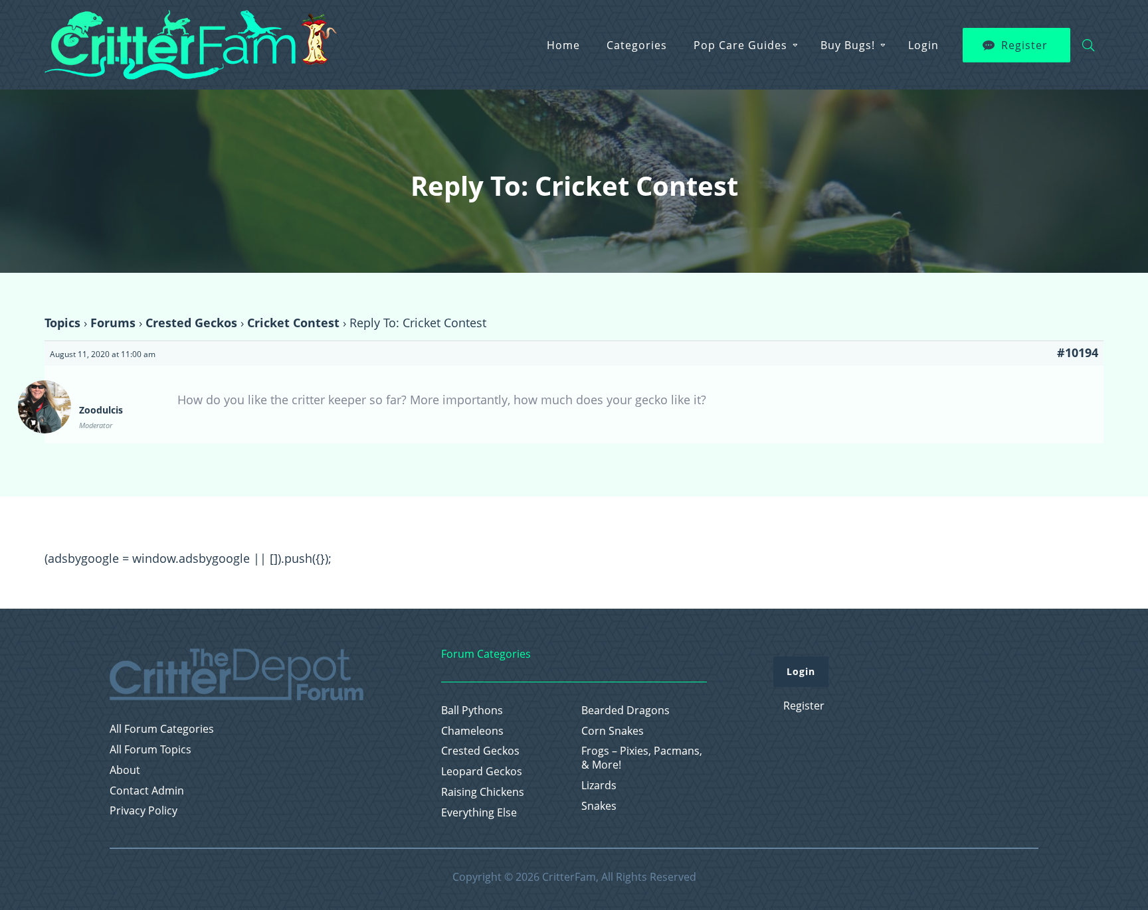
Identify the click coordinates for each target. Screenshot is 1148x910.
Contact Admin (147, 791)
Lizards (599, 786)
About (125, 770)
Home (563, 45)
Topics (62, 323)
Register (1024, 45)
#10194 (1077, 352)
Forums (113, 323)
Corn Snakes (612, 731)
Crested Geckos (191, 323)
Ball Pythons (472, 711)
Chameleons (472, 731)
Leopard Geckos (481, 772)
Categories (637, 45)
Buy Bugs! (847, 45)
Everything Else (479, 813)
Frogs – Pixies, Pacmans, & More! (641, 758)
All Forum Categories (162, 729)
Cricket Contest (293, 323)
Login (923, 45)
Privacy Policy (143, 811)
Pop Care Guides (740, 45)
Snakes (599, 806)
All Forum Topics (150, 750)
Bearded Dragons (625, 711)
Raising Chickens (482, 792)
